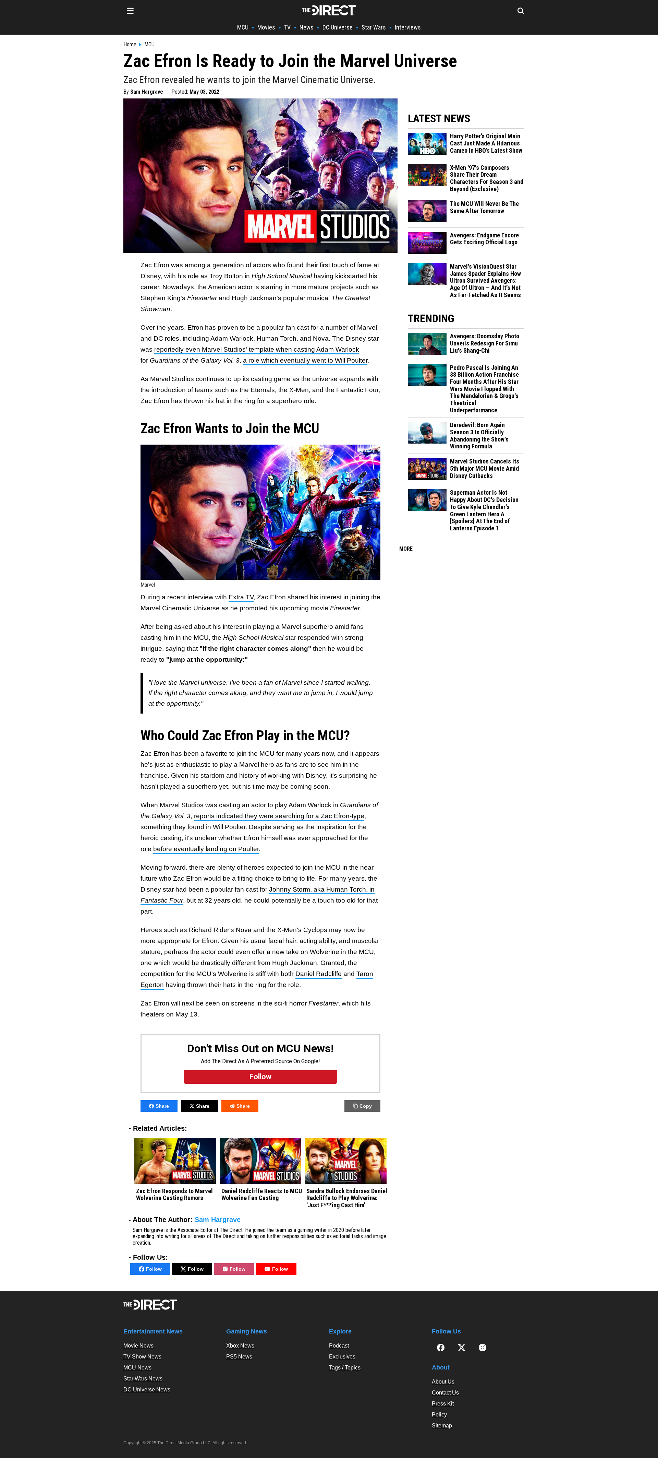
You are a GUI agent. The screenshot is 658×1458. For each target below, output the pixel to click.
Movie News (138, 1346)
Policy (439, 1415)
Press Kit (443, 1404)
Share (162, 1106)
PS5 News (239, 1357)
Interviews (408, 27)
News (307, 27)
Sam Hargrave (146, 92)
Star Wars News (142, 1378)
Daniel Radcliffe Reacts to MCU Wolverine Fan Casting (261, 1195)
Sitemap (442, 1425)
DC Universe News (146, 1389)
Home (129, 45)
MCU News (137, 1368)
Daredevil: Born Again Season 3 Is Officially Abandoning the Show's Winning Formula (479, 436)
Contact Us (445, 1393)
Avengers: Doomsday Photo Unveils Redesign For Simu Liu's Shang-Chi (484, 343)
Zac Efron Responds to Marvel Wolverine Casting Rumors (174, 1195)
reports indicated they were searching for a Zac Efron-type (279, 816)
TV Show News (142, 1357)
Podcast (339, 1346)
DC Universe (337, 27)
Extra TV (241, 597)
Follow (154, 1269)
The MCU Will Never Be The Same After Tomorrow (484, 207)
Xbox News (240, 1346)
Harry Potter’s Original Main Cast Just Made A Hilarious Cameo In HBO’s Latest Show (486, 143)
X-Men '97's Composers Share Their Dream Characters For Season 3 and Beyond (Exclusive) (486, 178)
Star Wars (374, 27)
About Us (443, 1382)
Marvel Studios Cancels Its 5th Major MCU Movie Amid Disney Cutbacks (484, 468)
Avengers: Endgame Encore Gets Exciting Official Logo (484, 239)
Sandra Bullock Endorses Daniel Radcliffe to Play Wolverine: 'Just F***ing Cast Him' (346, 1198)
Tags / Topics (345, 1368)
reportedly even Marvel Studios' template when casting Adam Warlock (256, 349)
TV (287, 27)
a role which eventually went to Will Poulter (305, 360)
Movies (266, 27)
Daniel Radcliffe (318, 973)
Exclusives (342, 1357)
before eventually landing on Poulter (206, 849)
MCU (242, 27)
